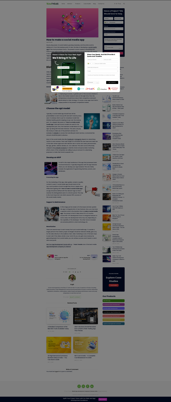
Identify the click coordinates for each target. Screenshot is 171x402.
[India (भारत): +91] (90, 63)
